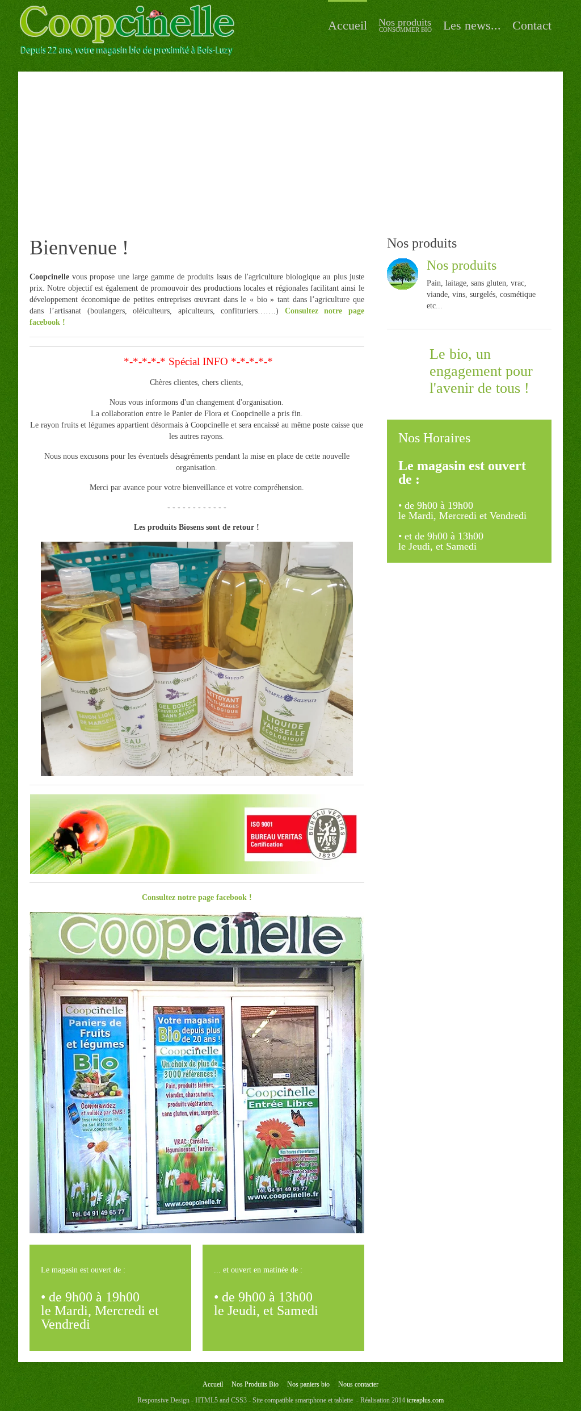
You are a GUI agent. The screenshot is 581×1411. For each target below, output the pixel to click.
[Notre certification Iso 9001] (197, 834)
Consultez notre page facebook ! (197, 897)
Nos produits (461, 265)
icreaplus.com (425, 1400)
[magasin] (197, 1072)
